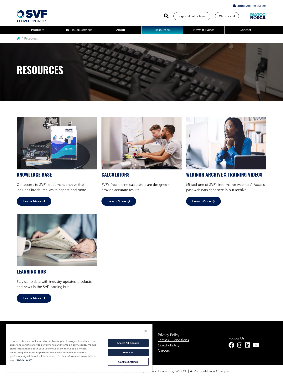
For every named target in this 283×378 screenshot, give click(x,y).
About (120, 30)
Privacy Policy (168, 335)
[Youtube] (256, 345)
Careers (164, 350)
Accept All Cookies (128, 343)
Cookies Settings (128, 361)
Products (37, 30)
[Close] (145, 331)
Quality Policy (168, 345)
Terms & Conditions (173, 340)
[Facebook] (231, 345)
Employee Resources (251, 6)
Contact (245, 30)
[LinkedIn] (247, 345)
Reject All (128, 352)
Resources (162, 30)
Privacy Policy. (24, 360)
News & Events (203, 30)
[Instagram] (239, 345)
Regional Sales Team (192, 16)
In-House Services (79, 30)
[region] (79, 347)
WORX (180, 371)
